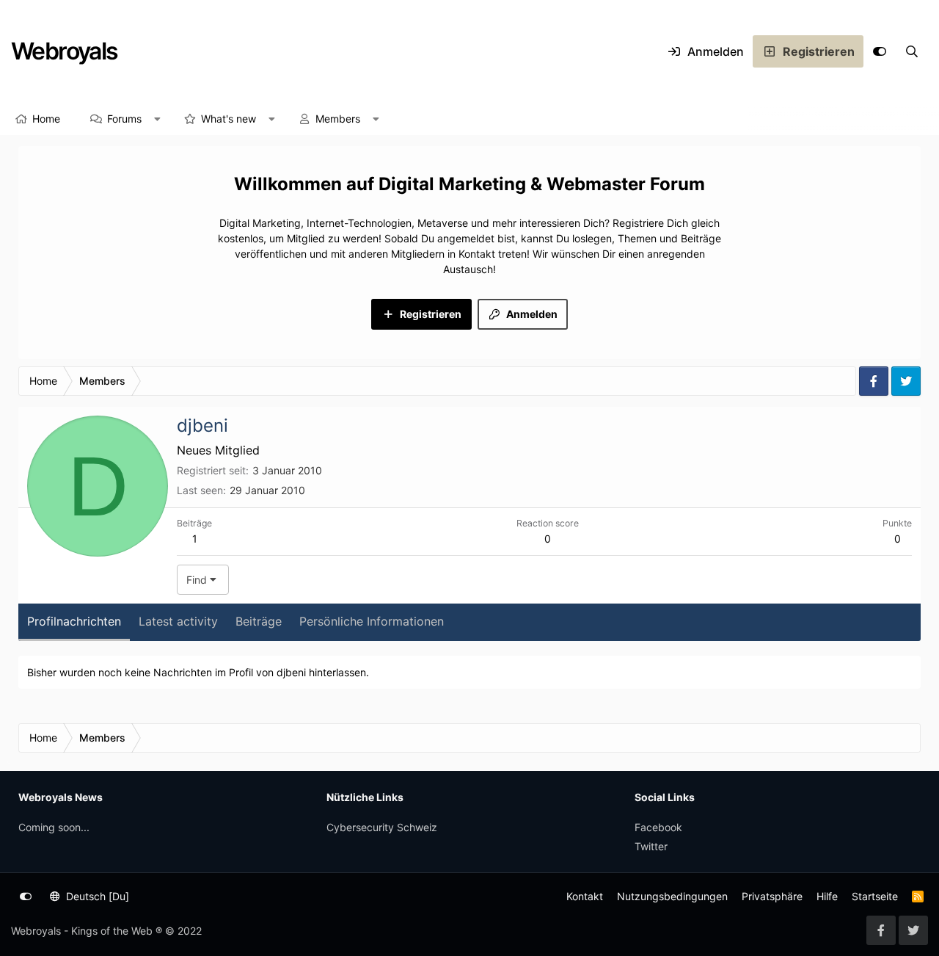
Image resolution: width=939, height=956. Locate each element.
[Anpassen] (879, 51)
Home (46, 118)
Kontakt (584, 896)
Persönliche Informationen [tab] (371, 621)
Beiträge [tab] (258, 621)
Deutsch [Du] (96, 896)
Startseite (875, 896)
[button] (158, 119)
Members (337, 118)
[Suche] (912, 51)
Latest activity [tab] (178, 621)
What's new (228, 118)
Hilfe (827, 896)
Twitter (651, 846)
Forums (124, 118)
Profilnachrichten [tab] (74, 621)
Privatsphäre (772, 896)
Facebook (658, 827)
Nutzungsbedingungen (672, 896)
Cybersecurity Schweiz (381, 827)
